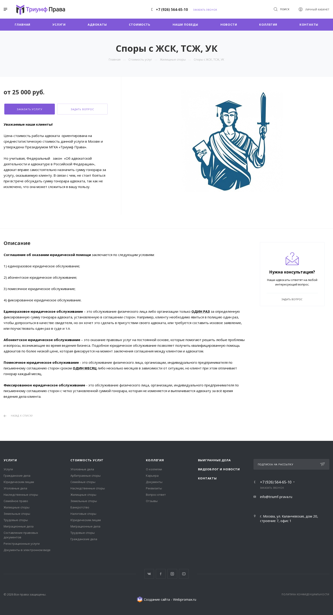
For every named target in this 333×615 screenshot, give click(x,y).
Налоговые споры (83, 514)
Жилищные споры (16, 507)
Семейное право (16, 501)
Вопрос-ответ (156, 495)
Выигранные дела (214, 460)
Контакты (207, 478)
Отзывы (152, 501)
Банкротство (79, 507)
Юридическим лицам (19, 482)
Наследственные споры (21, 495)
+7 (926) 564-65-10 (172, 9)
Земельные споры (17, 514)
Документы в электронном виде (27, 550)
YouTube (184, 574)
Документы (154, 482)
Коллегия (155, 460)
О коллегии (154, 469)
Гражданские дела (17, 475)
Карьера (152, 475)
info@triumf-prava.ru (276, 496)
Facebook (161, 574)
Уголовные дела (15, 488)
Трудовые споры (16, 520)
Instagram (172, 574)
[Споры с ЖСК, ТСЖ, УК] (232, 141)
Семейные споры (82, 482)
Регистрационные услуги (22, 544)
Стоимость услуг (87, 460)
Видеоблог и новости (219, 469)
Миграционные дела (19, 526)
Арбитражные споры (85, 475)
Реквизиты (154, 488)
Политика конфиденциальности (305, 594)
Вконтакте (149, 574)
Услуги (10, 460)
